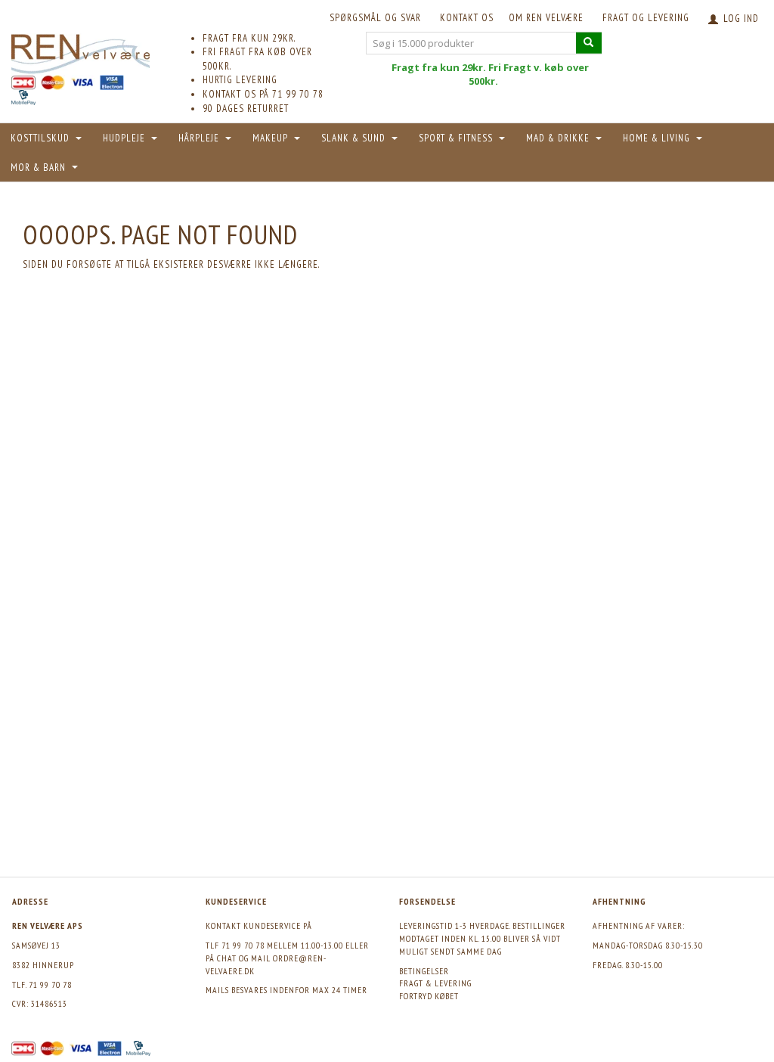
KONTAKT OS (467, 17)
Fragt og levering (645, 17)
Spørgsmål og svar (375, 17)
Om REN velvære (546, 17)
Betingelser (424, 971)
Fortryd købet (429, 995)
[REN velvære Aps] (80, 51)
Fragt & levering (435, 983)
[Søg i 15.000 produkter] (589, 43)
